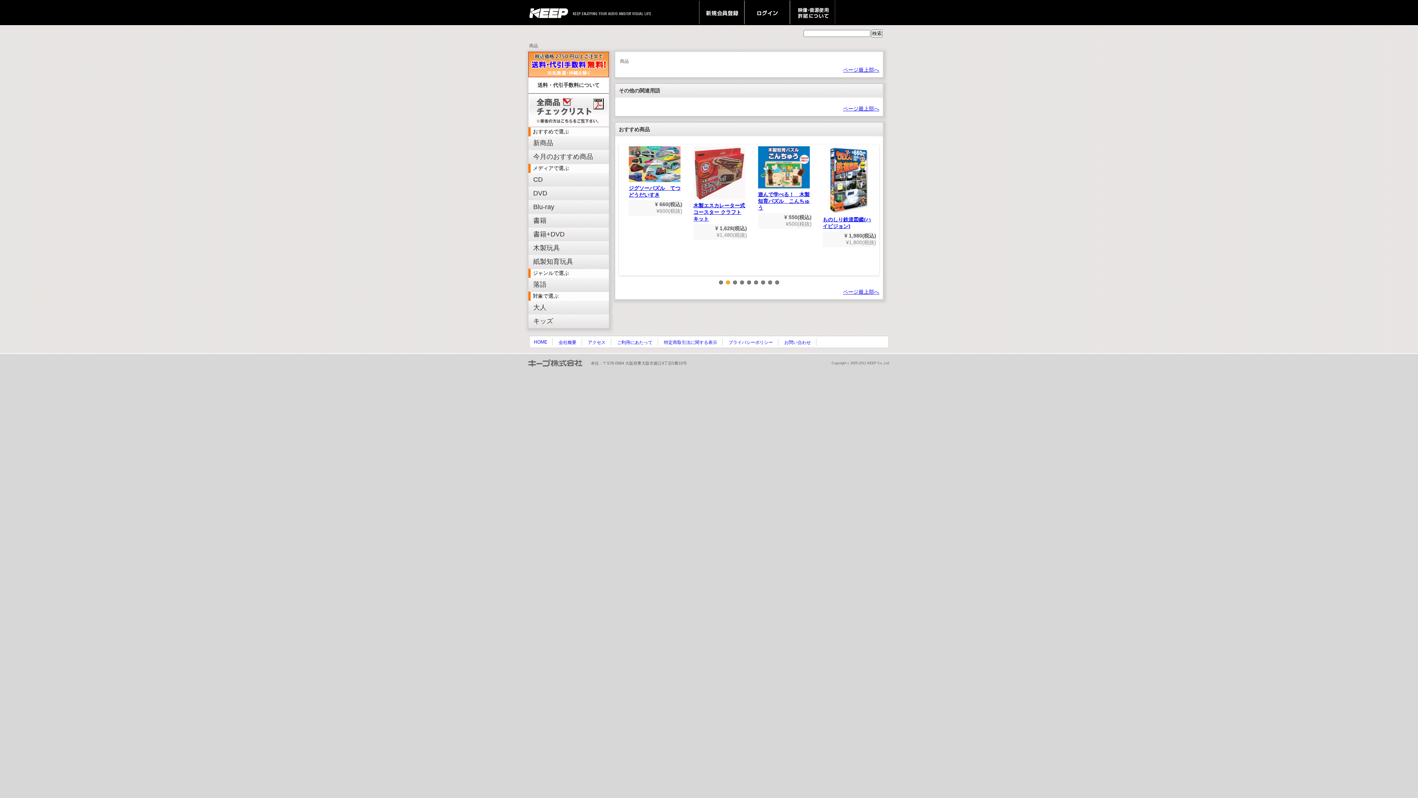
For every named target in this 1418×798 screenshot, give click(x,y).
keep (550, 12)
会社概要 (567, 342)
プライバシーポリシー (751, 342)
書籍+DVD (549, 234)
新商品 (543, 143)
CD (538, 179)
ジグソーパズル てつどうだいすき (652, 191)
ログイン (767, 12)
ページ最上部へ (861, 70)
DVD (540, 193)
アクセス (597, 342)
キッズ (543, 321)
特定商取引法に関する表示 (690, 342)
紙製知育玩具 (553, 261)
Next (874, 215)
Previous (624, 215)
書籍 (540, 220)
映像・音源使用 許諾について (812, 12)
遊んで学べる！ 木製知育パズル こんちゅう (781, 201)
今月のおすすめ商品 (563, 156)
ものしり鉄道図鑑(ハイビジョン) (844, 222)
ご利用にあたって (635, 342)
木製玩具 (546, 248)
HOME (540, 342)
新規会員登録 (721, 12)
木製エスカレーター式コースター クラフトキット (716, 212)
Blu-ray (543, 207)
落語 (540, 284)
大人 (540, 307)
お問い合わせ (797, 342)
